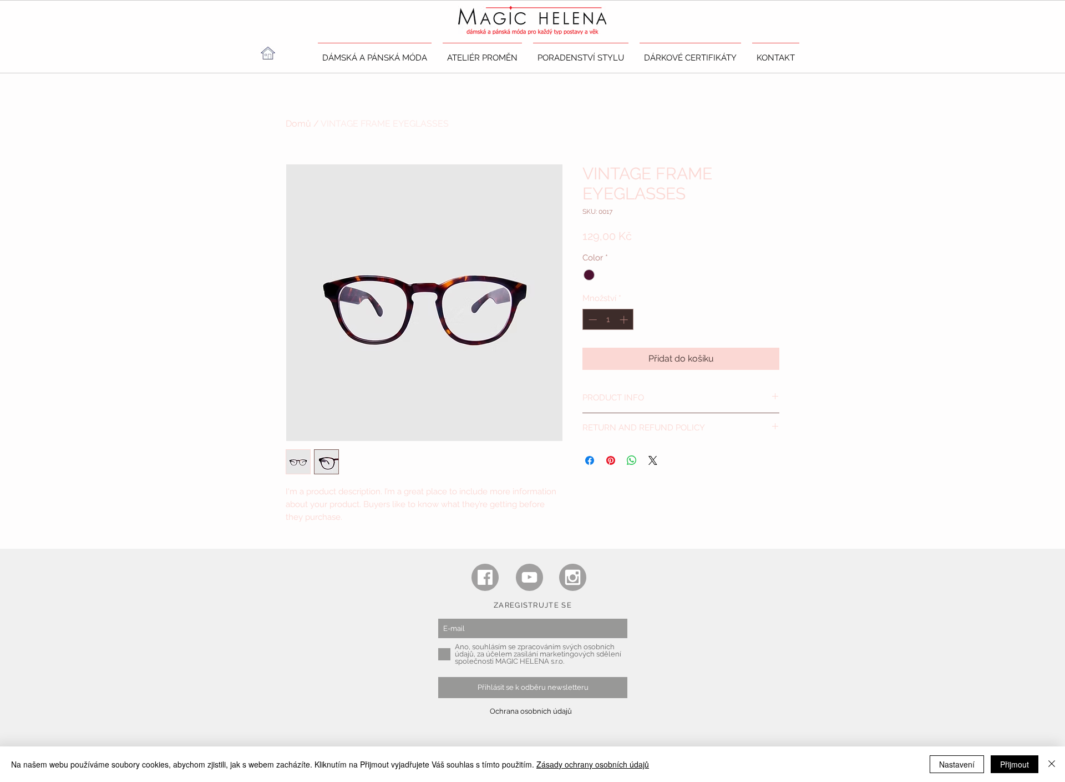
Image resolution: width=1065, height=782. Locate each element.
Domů (298, 123)
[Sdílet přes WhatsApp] (631, 460)
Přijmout (1014, 764)
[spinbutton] (608, 319)
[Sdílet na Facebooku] (589, 460)
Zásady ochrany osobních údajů (592, 764)
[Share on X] (653, 460)
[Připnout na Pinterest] (610, 460)
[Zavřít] (1051, 764)
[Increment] (624, 319)
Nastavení (957, 764)
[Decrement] (591, 319)
